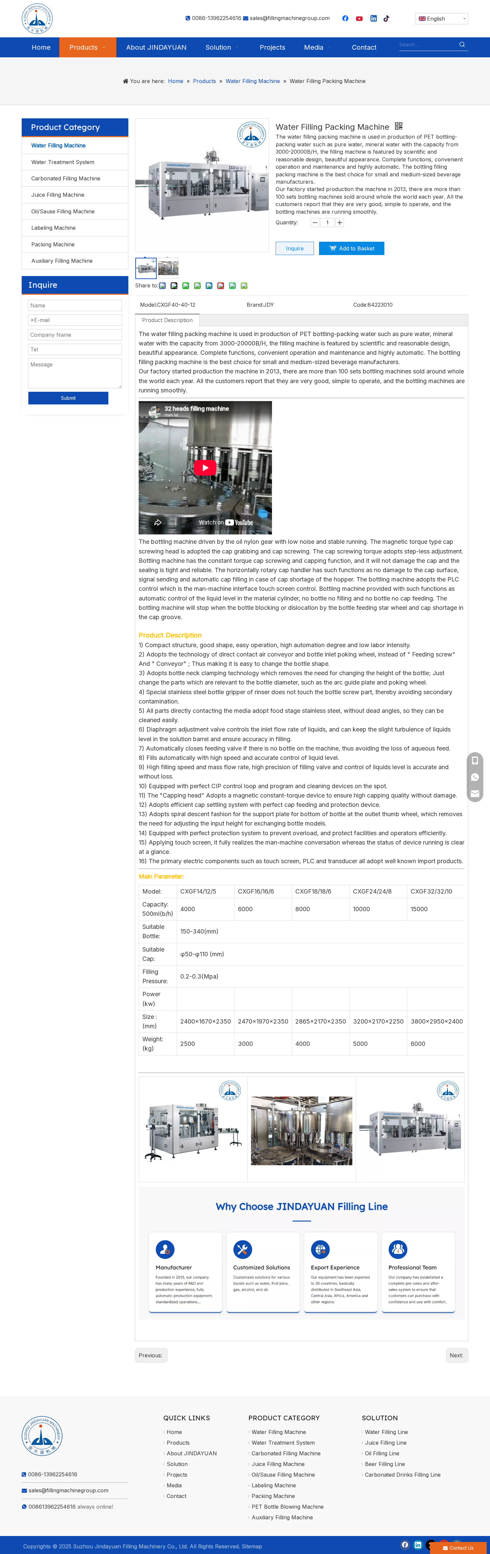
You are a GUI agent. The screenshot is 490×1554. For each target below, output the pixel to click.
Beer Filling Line (385, 1464)
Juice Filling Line (386, 1442)
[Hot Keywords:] (462, 45)
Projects (177, 1474)
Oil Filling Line (382, 1453)
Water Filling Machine (58, 145)
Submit (68, 398)
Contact (176, 1496)
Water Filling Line (386, 1432)
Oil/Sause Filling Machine (63, 211)
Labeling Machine (53, 227)
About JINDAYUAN (192, 1453)
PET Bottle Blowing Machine (288, 1506)
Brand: (255, 304)
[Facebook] (346, 19)
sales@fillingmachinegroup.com (290, 18)
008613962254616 (52, 1506)
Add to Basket (356, 248)
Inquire (295, 248)
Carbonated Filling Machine (65, 178)
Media (174, 1485)
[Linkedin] (374, 19)
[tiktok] (388, 19)
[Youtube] (360, 19)
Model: (148, 304)
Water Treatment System (62, 162)
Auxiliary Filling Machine (62, 260)
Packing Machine (53, 244)
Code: (360, 304)
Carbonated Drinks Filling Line (403, 1474)
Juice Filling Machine (57, 194)
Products (178, 1442)
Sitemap (252, 1546)
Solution (177, 1464)
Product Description (167, 320)
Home (174, 1432)
